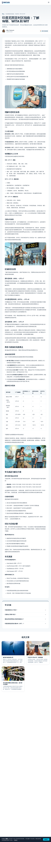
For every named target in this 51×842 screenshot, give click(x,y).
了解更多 (15, 840)
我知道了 (46, 839)
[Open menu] (48, 2)
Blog (3, 13)
